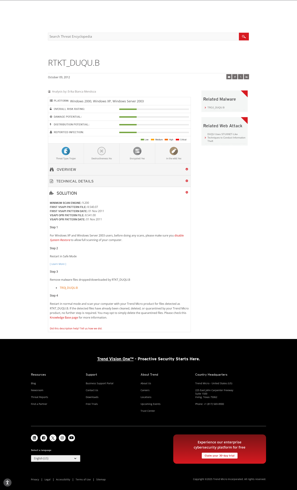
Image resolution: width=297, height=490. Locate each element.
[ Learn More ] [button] (58, 264)
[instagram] (62, 437)
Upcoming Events (151, 404)
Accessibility (63, 479)
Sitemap (101, 479)
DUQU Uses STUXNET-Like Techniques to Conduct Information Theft (226, 137)
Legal (48, 479)
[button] (119, 181)
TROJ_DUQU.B (69, 288)
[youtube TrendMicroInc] (71, 437)
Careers (145, 390)
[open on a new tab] (53, 437)
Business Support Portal (99, 383)
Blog (33, 383)
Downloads (92, 397)
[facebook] (234, 76)
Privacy (35, 479)
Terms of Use (83, 479)
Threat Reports (39, 397)
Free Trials (92, 404)
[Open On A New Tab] (240, 76)
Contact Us (92, 390)
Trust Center (148, 410)
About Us (146, 383)
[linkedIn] (246, 76)
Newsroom (37, 390)
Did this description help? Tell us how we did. (76, 328)
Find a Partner (39, 404)
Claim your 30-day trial (218, 455)
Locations (146, 397)
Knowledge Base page (64, 317)
